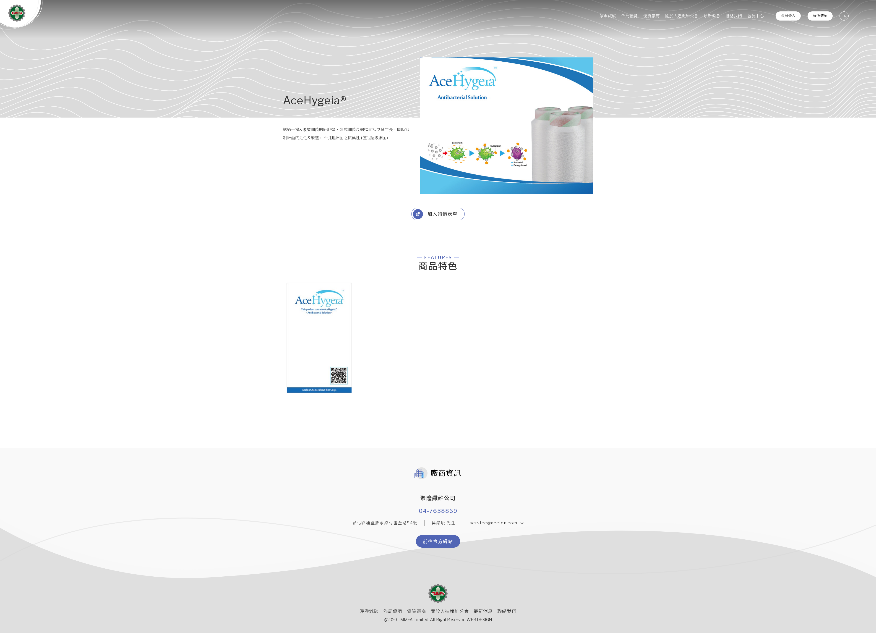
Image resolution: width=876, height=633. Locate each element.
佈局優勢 (629, 15)
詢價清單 (820, 16)
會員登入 (788, 16)
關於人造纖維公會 (681, 15)
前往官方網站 (438, 541)
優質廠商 (651, 15)
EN (844, 16)
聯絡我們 (733, 15)
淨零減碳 (608, 15)
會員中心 (755, 15)
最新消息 (712, 15)
